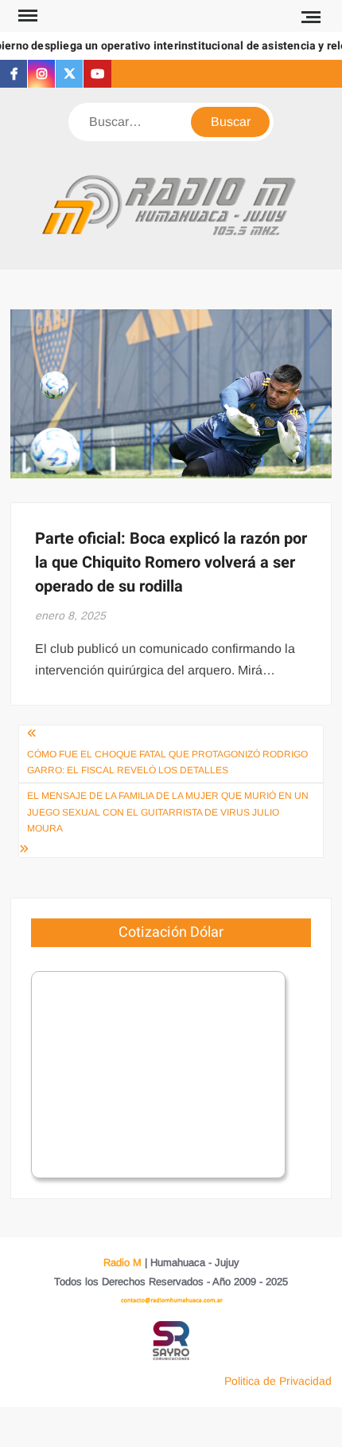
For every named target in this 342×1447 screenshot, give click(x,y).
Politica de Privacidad (278, 1380)
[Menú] (26, 16)
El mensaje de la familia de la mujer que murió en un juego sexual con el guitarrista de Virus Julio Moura (168, 812)
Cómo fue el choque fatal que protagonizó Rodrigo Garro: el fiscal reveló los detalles (167, 762)
